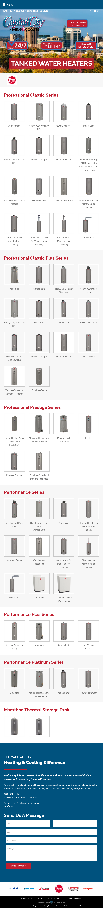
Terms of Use (78, 906)
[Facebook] (95, 11)
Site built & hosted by (51, 902)
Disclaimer (24, 906)
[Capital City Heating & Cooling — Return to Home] (24, 23)
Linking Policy (36, 906)
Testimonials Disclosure (63, 906)
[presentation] (88, 158)
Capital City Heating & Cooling (43, 899)
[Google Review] (91, 11)
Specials (85, 45)
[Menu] (4, 4)
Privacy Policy (48, 906)
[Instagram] (98, 11)
